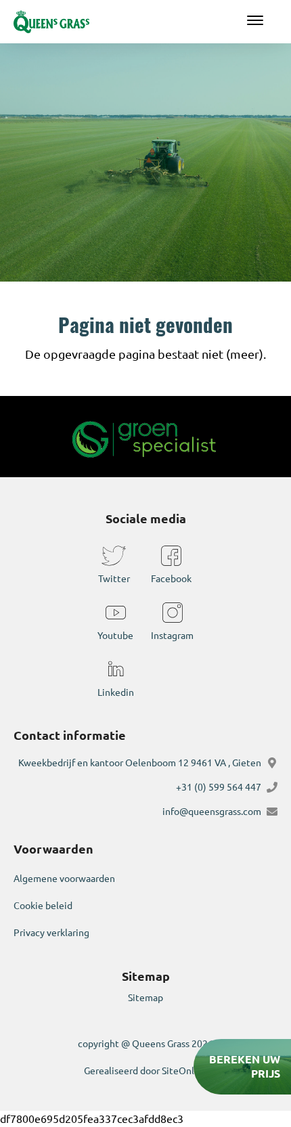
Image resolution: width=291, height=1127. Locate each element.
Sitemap (145, 997)
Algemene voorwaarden (64, 878)
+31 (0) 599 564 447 (218, 787)
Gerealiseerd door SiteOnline (146, 1070)
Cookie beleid (43, 905)
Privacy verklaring (51, 932)
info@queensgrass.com (211, 811)
